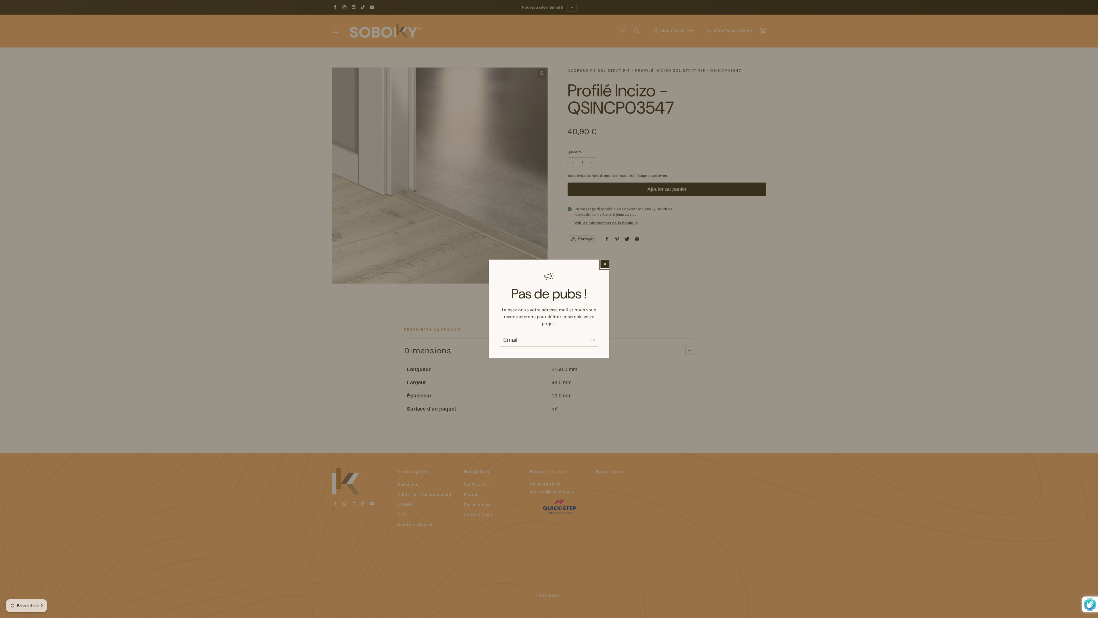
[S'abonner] (592, 340)
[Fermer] (604, 264)
